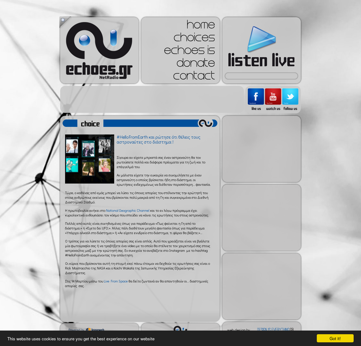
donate (196, 64)
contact (194, 77)
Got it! (335, 338)
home (201, 26)
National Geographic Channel (127, 210)
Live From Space (115, 281)
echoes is (189, 51)
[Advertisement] (152, 99)
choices (194, 39)
